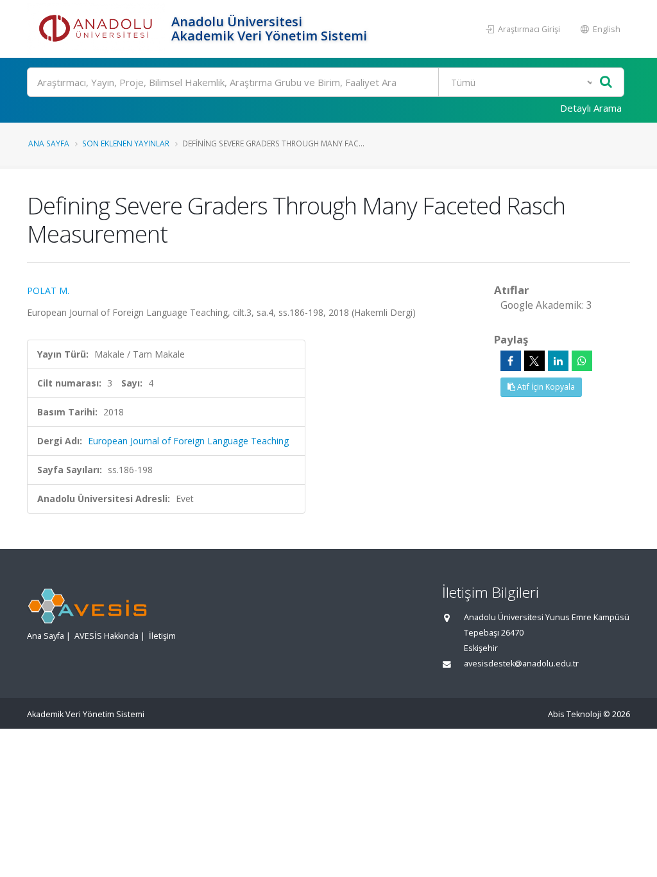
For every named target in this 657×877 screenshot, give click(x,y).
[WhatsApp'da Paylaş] (582, 361)
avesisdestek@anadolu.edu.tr (521, 663)
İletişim (162, 635)
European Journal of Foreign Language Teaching (188, 441)
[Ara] (606, 82)
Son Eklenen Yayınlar (125, 143)
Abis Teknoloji (574, 714)
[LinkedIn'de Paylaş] (558, 361)
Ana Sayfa (48, 143)
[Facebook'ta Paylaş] (510, 361)
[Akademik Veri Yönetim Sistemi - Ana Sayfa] (97, 29)
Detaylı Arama (591, 107)
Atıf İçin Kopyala (545, 386)
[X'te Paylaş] (534, 361)
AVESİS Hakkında (106, 635)
